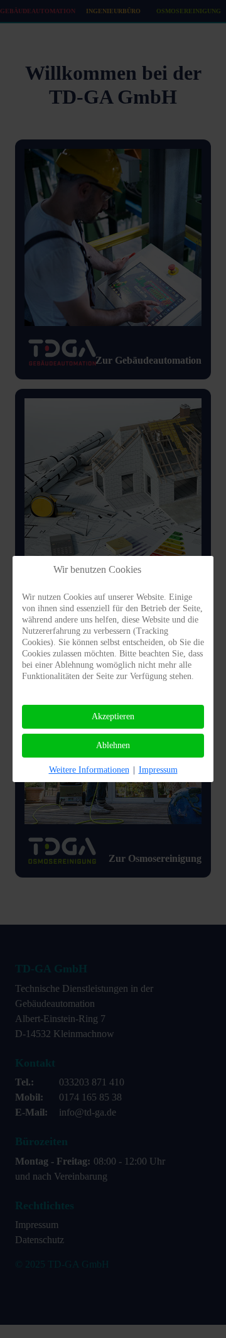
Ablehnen (113, 745)
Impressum (158, 770)
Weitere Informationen (89, 770)
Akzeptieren (113, 716)
